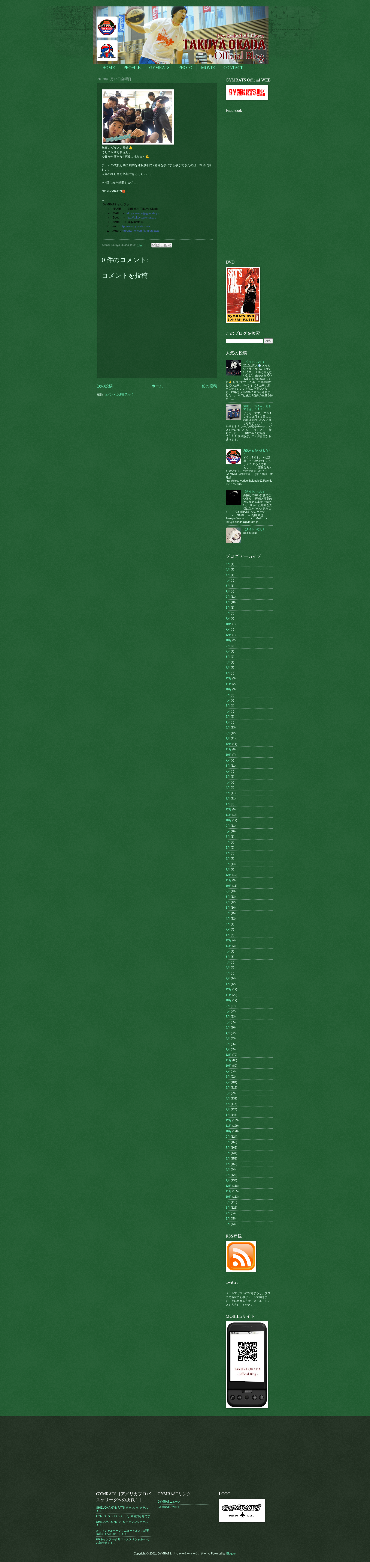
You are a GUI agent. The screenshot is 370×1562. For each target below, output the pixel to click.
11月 (228, 684)
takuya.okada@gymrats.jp (142, 213)
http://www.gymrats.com (135, 226)
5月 (228, 574)
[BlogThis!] (157, 245)
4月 (228, 591)
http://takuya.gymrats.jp (141, 217)
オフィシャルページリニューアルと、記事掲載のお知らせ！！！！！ (122, 1532)
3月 (228, 580)
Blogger (231, 1553)
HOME (108, 67)
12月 (228, 634)
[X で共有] (162, 245)
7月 (228, 651)
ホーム (157, 386)
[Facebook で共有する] (166, 245)
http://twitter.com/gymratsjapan (141, 230)
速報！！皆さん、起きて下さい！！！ (257, 407)
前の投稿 (209, 386)
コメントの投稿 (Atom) (118, 394)
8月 (228, 569)
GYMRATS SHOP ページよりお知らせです (123, 1516)
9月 (228, 629)
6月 (228, 563)
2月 (228, 596)
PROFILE (132, 67)
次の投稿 (105, 386)
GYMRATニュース (169, 1501)
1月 (228, 602)
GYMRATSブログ (169, 1507)
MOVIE (208, 67)
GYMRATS (159, 67)
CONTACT (233, 67)
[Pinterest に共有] (170, 245)
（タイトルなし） (254, 361)
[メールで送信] (153, 245)
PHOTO (185, 67)
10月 (228, 624)
